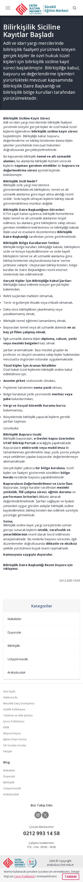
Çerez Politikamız (13, 721)
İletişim (7, 751)
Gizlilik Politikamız (14, 709)
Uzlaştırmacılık (17, 659)
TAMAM (71, 877)
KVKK (6, 727)
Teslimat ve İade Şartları (18, 715)
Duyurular (14, 632)
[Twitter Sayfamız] (45, 815)
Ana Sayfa (9, 691)
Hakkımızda (10, 697)
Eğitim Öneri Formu (15, 739)
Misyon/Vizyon (12, 733)
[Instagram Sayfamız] (37, 815)
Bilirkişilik (13, 645)
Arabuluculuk (16, 672)
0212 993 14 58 (41, 833)
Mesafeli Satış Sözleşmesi (18, 703)
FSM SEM (42, 9)
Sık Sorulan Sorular (14, 745)
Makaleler (14, 619)
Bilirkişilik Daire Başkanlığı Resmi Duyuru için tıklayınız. (38, 567)
